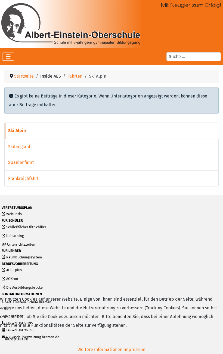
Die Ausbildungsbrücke (24, 287)
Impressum (134, 349)
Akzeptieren (16, 338)
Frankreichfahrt (23, 178)
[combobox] (193, 56)
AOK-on (12, 279)
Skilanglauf (19, 146)
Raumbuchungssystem (24, 257)
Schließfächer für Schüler (26, 227)
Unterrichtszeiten (21, 244)
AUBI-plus (13, 270)
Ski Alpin (17, 130)
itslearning (15, 236)
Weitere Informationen (100, 349)
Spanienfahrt (21, 162)
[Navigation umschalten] (8, 57)
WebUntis (13, 214)
